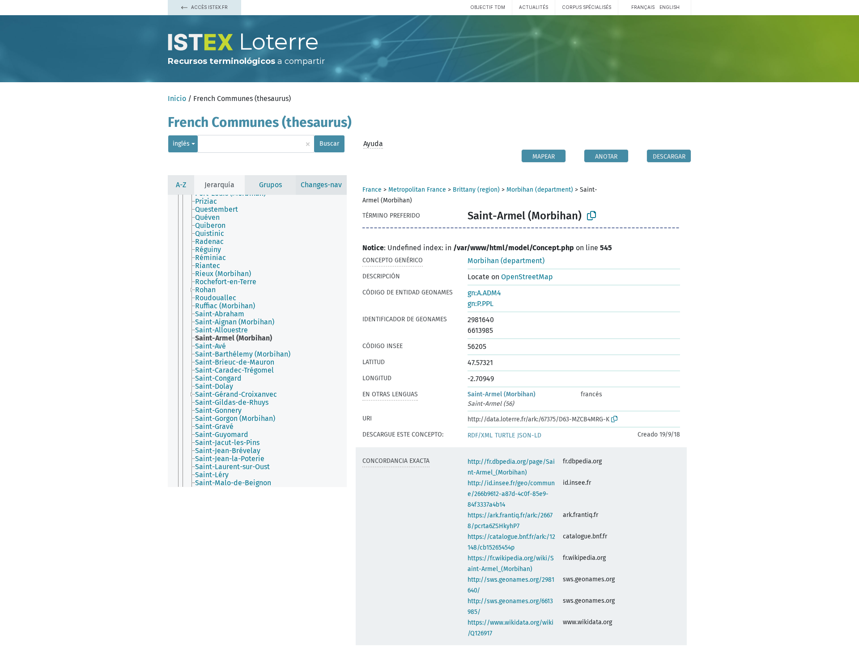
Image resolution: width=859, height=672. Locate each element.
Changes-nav (321, 185)
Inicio (177, 98)
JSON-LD (529, 435)
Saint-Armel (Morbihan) (502, 394)
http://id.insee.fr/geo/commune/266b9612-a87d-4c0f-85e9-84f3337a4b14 (511, 493)
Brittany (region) (476, 189)
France (372, 189)
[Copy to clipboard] (591, 216)
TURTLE (505, 435)
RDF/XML (480, 435)
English (669, 7)
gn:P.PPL (480, 303)
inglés (181, 143)
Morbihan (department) (539, 189)
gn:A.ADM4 (484, 293)
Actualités (533, 7)
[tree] (257, 341)
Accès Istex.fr (209, 7)
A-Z (181, 185)
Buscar (329, 143)
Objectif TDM (487, 7)
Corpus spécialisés (586, 7)
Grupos (270, 185)
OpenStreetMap (527, 277)
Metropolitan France (417, 189)
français (643, 7)
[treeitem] (210, 201)
